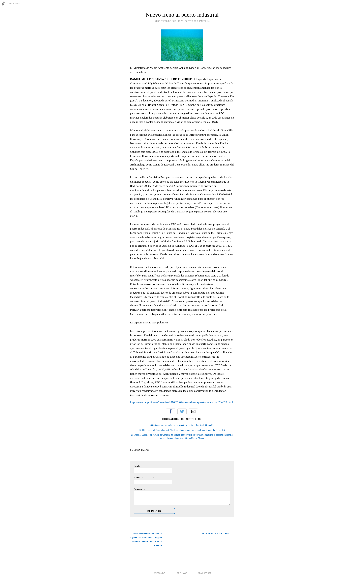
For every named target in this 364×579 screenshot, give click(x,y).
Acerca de (159, 573)
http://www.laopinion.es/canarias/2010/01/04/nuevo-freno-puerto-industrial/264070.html (181, 402)
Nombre (138, 466)
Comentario (139, 489)
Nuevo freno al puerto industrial (182, 15)
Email (193, 411)
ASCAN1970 (15, 3)
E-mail (144, 477)
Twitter (182, 411)
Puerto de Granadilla (197, 21)
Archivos (182, 573)
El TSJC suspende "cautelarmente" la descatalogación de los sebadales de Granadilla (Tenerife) (182, 430)
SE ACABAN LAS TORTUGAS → (217, 533)
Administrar (205, 573)
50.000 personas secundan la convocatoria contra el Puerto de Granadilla (182, 425)
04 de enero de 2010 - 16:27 (169, 21)
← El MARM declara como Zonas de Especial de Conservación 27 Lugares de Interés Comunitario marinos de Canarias (146, 539)
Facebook (170, 411)
